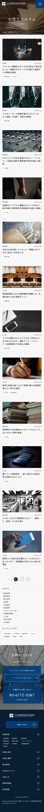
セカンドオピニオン (27, 741)
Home (4, 32)
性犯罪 (5, 746)
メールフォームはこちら (22, 678)
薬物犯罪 (6, 741)
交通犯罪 (14, 738)
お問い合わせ (22, 724)
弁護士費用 (6, 758)
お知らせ (6, 777)
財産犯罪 (6, 738)
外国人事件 (7, 633)
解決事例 (6, 764)
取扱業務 (6, 734)
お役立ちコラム (8, 771)
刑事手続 (7, 76)
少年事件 (16, 633)
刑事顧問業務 (25, 743)
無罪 (21, 636)
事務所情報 (6, 783)
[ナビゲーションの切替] (40, 4)
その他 (15, 76)
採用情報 (6, 789)
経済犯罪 (24, 738)
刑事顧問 (7, 636)
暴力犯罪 (6, 743)
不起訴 (6, 168)
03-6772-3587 (22, 695)
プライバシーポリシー (22, 797)
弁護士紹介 (6, 752)
